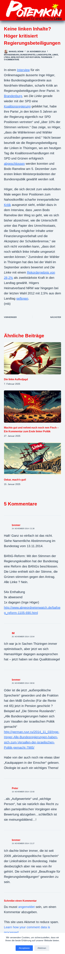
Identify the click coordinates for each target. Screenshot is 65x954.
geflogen (22, 298)
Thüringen (46, 57)
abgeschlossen (14, 163)
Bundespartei (27, 55)
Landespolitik (43, 55)
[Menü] (59, 10)
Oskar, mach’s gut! (15, 479)
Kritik (7, 205)
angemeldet (26, 907)
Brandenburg (11, 55)
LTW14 (7, 57)
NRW (13, 57)
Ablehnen (42, 948)
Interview (23, 70)
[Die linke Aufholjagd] (32, 358)
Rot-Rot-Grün (32, 57)
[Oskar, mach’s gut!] (32, 459)
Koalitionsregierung (17, 106)
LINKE (55, 55)
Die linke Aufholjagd (16, 379)
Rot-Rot (20, 57)
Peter (15, 788)
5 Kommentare (11, 60)
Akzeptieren (24, 948)
